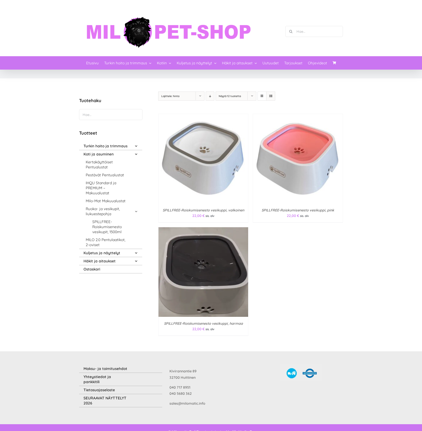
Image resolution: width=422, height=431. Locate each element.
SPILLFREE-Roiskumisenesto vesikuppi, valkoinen (203, 210)
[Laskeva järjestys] (210, 96)
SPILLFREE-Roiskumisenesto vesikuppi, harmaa (203, 323)
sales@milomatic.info (187, 403)
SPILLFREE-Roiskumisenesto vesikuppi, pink (298, 210)
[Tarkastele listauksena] (270, 96)
